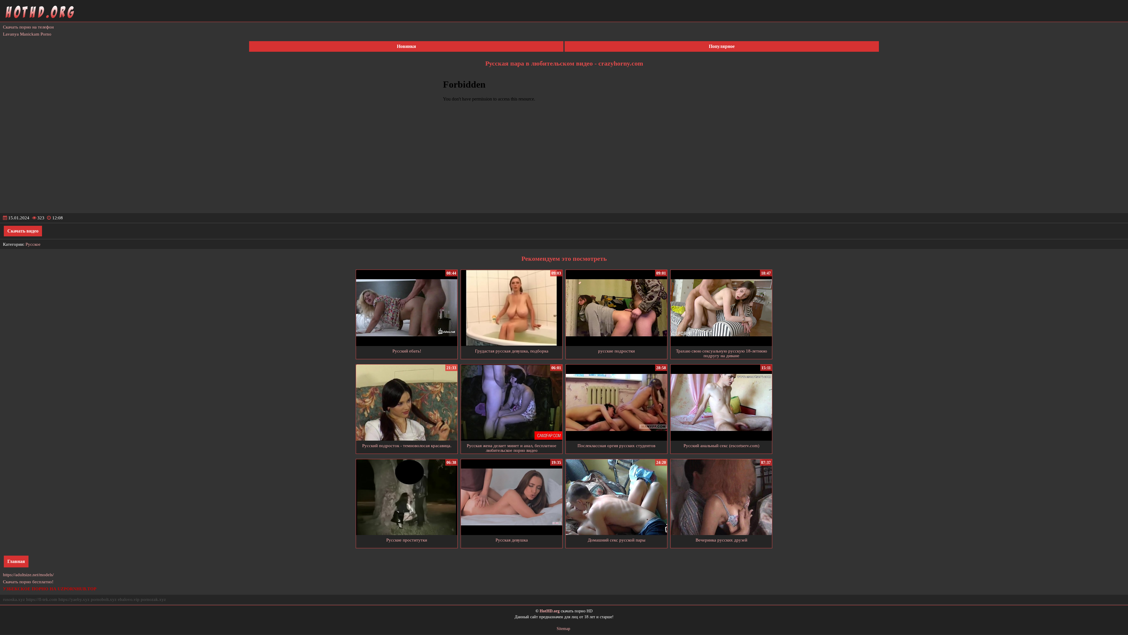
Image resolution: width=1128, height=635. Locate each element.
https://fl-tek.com (41, 599)
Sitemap (563, 628)
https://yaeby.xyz (74, 599)
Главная (16, 561)
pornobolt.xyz (104, 599)
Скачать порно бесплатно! (28, 581)
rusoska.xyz (14, 599)
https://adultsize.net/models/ (28, 574)
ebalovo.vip (129, 599)
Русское (33, 244)
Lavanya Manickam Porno (27, 34)
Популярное (722, 46)
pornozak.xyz (153, 599)
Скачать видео (22, 230)
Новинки (406, 46)
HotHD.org (550, 611)
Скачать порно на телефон (28, 27)
